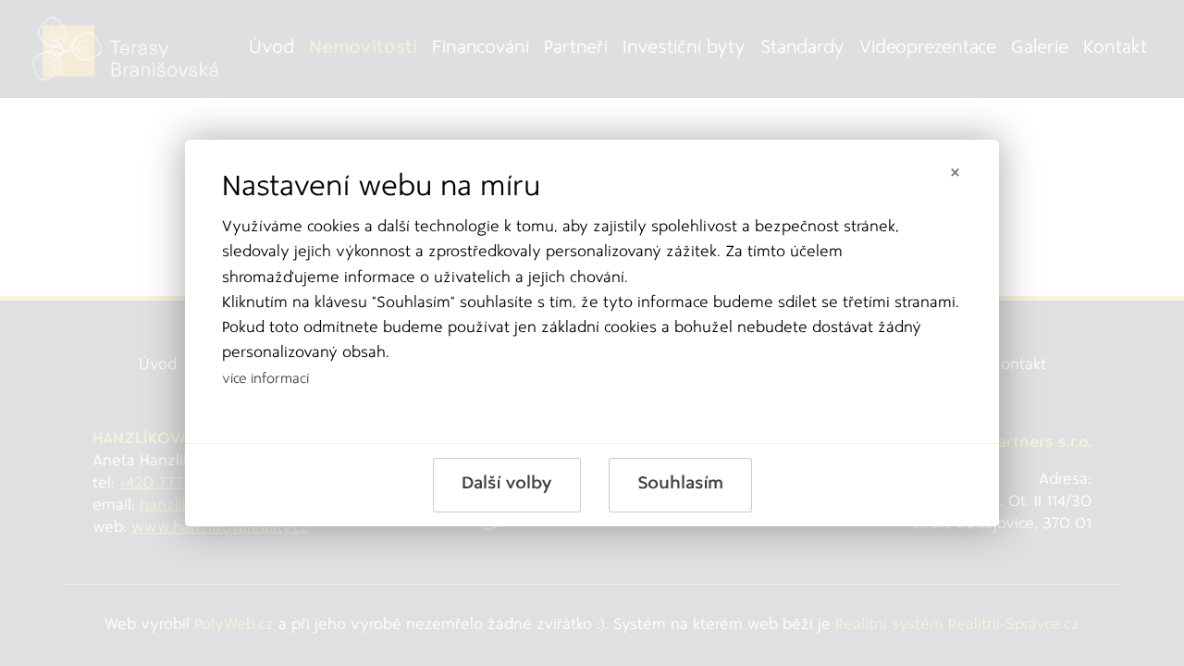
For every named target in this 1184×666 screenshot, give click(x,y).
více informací (265, 380)
